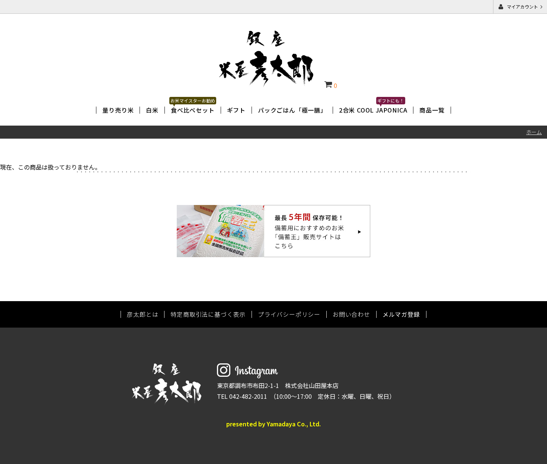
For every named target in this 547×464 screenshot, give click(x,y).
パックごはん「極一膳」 (292, 109)
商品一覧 (431, 109)
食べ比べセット (193, 109)
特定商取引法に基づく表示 (208, 314)
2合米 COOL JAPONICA (373, 109)
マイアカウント (522, 6)
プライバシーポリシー (289, 314)
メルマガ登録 (401, 314)
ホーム (534, 132)
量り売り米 (118, 109)
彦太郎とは (142, 314)
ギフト (236, 109)
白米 (152, 109)
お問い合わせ (351, 314)
